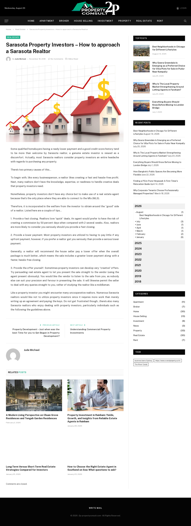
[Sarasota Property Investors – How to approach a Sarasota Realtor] (65, 103)
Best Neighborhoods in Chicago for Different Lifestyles (168, 48)
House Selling (83, 21)
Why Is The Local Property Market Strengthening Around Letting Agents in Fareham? (168, 87)
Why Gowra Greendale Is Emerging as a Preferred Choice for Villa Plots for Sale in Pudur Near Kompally (168, 67)
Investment (105, 21)
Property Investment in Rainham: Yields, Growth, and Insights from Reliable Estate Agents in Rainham (92, 418)
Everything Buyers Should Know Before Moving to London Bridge (168, 105)
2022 (138, 259)
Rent (160, 21)
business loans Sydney (143, 360)
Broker (64, 21)
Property (124, 21)
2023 (138, 254)
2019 (138, 276)
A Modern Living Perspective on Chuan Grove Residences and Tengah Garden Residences (32, 417)
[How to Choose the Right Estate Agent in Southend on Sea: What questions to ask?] (95, 447)
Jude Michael (20, 59)
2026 (138, 206)
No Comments (57, 59)
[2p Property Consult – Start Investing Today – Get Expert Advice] (95, 8)
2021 (138, 265)
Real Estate (144, 21)
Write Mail (95, 508)
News (136, 326)
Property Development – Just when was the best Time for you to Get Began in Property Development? (36, 332)
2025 (138, 243)
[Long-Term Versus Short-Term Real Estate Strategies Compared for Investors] (34, 447)
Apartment (47, 21)
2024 (138, 248)
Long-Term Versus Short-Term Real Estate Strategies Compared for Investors (31, 468)
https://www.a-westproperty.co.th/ (168, 360)
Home (31, 21)
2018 (138, 281)
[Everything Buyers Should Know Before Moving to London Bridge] (141, 105)
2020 (138, 270)
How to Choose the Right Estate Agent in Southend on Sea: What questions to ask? (91, 468)
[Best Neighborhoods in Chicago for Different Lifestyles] (141, 50)
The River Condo (141, 364)
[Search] (185, 21)
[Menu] (6, 21)
